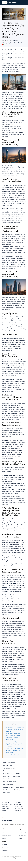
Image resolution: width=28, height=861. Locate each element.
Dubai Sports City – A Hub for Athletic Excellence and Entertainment (15, 750)
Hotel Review (6, 779)
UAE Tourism (6, 792)
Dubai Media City (7, 773)
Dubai (4, 42)
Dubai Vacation (16, 776)
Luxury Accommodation (9, 781)
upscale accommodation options (12, 52)
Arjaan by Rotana (11, 319)
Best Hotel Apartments (9, 762)
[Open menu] (25, 3)
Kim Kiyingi (15, 40)
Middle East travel (8, 787)
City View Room (7, 765)
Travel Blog (17, 790)
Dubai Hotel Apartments (9, 770)
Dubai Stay (18, 773)
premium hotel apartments (10, 407)
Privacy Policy (12, 858)
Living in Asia (10, 42)
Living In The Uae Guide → (13, 755)
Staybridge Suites (7, 338)
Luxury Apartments (8, 784)
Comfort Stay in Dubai (9, 768)
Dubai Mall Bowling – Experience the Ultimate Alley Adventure (14, 744)
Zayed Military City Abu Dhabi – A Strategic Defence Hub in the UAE (15, 729)
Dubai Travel (6, 776)
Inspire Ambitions (12, 2)
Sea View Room (7, 790)
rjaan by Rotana (19, 787)
